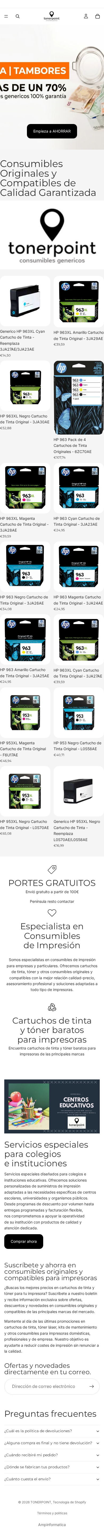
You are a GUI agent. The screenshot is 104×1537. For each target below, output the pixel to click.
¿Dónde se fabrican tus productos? (37, 1467)
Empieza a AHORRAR (52, 131)
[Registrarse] (91, 1386)
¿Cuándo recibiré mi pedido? (31, 1455)
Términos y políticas (52, 1513)
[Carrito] (97, 16)
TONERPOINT (40, 1502)
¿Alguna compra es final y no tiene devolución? (48, 1443)
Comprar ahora (24, 1241)
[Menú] (6, 16)
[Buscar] (17, 16)
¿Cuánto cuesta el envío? (27, 1479)
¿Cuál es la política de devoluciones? (38, 1430)
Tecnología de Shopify (69, 1502)
